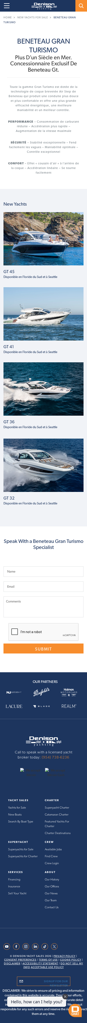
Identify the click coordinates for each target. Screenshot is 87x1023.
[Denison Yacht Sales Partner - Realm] (71, 706)
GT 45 (9, 271)
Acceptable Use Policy (47, 967)
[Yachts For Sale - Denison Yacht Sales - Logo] (42, 6)
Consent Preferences (20, 959)
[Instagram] (26, 946)
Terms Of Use (48, 959)
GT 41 (8, 346)
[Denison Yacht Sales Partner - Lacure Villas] (16, 706)
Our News (51, 893)
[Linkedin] (35, 946)
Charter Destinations (58, 833)
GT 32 (9, 498)
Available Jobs (53, 849)
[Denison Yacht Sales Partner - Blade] (43, 706)
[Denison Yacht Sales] (43, 741)
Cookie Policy (70, 959)
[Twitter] (54, 946)
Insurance (14, 886)
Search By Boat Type (20, 821)
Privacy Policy (64, 956)
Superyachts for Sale (20, 849)
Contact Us (51, 907)
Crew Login (52, 863)
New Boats (15, 814)
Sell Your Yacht (17, 893)
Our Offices (52, 886)
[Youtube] (6, 946)
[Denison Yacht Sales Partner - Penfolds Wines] (43, 692)
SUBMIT (43, 649)
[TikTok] (45, 946)
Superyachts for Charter (23, 856)
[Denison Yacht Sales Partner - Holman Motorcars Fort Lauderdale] (71, 692)
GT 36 (9, 421)
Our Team (51, 900)
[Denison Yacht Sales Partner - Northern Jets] (16, 692)
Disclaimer (12, 963)
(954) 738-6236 (55, 757)
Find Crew (51, 856)
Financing (14, 879)
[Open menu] (7, 6)
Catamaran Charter (56, 814)
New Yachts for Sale (32, 17)
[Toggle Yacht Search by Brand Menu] (81, 6)
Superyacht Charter (57, 807)
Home (7, 17)
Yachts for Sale (17, 807)
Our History (52, 879)
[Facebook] (16, 946)
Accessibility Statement (40, 963)
